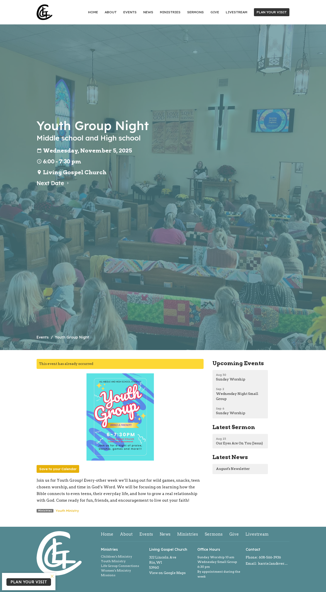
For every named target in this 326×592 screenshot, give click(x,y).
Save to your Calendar (58, 469)
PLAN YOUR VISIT (272, 12)
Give (214, 12)
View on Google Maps (167, 573)
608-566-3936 (270, 557)
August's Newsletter (233, 469)
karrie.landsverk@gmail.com (274, 564)
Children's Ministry (116, 556)
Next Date (51, 183)
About (111, 12)
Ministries (170, 12)
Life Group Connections (120, 566)
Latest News (230, 457)
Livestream (236, 12)
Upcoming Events (238, 363)
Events (130, 12)
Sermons (195, 12)
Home (93, 12)
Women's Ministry (116, 570)
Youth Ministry (67, 511)
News (148, 12)
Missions (108, 575)
